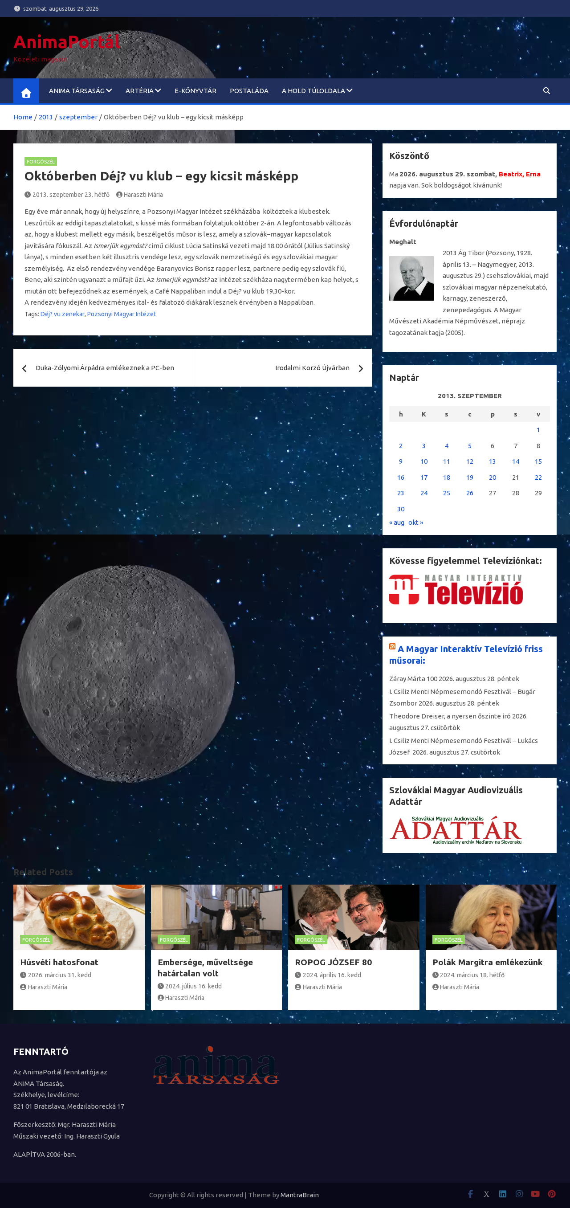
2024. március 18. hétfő (472, 975)
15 (538, 461)
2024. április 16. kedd (332, 975)
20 (492, 477)
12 (469, 461)
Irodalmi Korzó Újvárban (312, 367)
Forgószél (41, 161)
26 (469, 493)
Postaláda (249, 90)
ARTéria (140, 90)
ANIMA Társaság (77, 90)
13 (492, 461)
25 (446, 493)
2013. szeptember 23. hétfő (71, 194)
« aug (396, 522)
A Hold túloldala (313, 90)
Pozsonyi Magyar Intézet (121, 314)
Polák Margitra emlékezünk (487, 962)
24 (424, 493)
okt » (415, 522)
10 (424, 461)
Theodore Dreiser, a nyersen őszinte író (450, 716)
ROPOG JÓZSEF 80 (333, 962)
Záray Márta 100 (413, 678)
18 (446, 477)
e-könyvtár (195, 90)
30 (400, 509)
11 (446, 461)
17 (424, 477)
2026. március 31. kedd (59, 975)
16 (400, 477)
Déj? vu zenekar (63, 314)
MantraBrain (300, 1195)
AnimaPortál (66, 42)
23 (400, 493)
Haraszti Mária (143, 194)
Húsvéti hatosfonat (59, 962)
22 (538, 477)
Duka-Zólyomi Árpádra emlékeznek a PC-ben (105, 367)
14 (515, 461)
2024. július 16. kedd (193, 986)
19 (469, 477)
